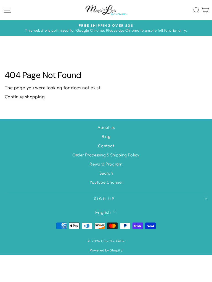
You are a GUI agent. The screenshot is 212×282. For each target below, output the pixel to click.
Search (106, 173)
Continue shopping (25, 96)
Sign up (104, 198)
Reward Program (106, 164)
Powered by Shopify (106, 250)
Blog (106, 136)
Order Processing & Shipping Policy (105, 155)
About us (106, 127)
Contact (106, 145)
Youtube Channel (105, 182)
